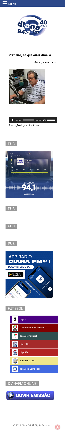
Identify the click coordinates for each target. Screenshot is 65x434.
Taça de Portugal (28, 336)
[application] (33, 120)
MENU (13, 4)
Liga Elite (24, 344)
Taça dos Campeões (30, 368)
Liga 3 (23, 319)
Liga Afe (24, 352)
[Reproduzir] (12, 120)
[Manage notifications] (57, 427)
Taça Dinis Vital (27, 360)
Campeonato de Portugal (32, 327)
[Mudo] (44, 120)
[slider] (51, 120)
